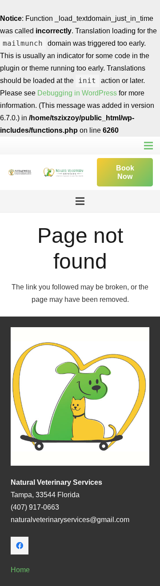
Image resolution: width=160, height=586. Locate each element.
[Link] (19, 172)
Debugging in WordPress (77, 93)
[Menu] (148, 146)
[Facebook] (19, 545)
